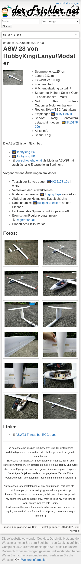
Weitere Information (34, 559)
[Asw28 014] (21, 252)
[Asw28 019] (59, 314)
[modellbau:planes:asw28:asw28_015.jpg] (13, 77)
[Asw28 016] (21, 283)
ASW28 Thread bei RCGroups (36, 434)
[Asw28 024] (21, 406)
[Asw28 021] (59, 344)
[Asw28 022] (21, 375)
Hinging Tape (52, 194)
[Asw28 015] (59, 252)
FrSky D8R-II (63, 114)
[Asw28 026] (59, 406)
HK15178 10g (59, 181)
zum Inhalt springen (67, 3)
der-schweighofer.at (29, 160)
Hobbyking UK (25, 156)
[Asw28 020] (21, 344)
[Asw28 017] (59, 283)
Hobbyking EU (25, 152)
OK (17, 559)
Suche (7, 26)
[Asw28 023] (59, 375)
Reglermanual (25, 219)
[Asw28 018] (21, 314)
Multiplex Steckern (49, 202)
